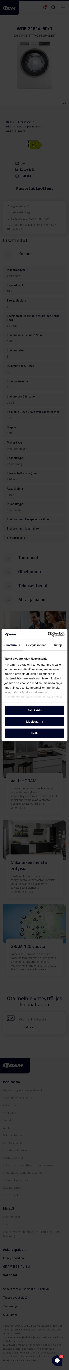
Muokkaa (32, 721)
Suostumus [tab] (12, 644)
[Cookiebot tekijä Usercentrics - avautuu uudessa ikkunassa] (49, 634)
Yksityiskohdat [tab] (36, 644)
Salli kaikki (34, 710)
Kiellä (34, 733)
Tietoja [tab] (58, 644)
